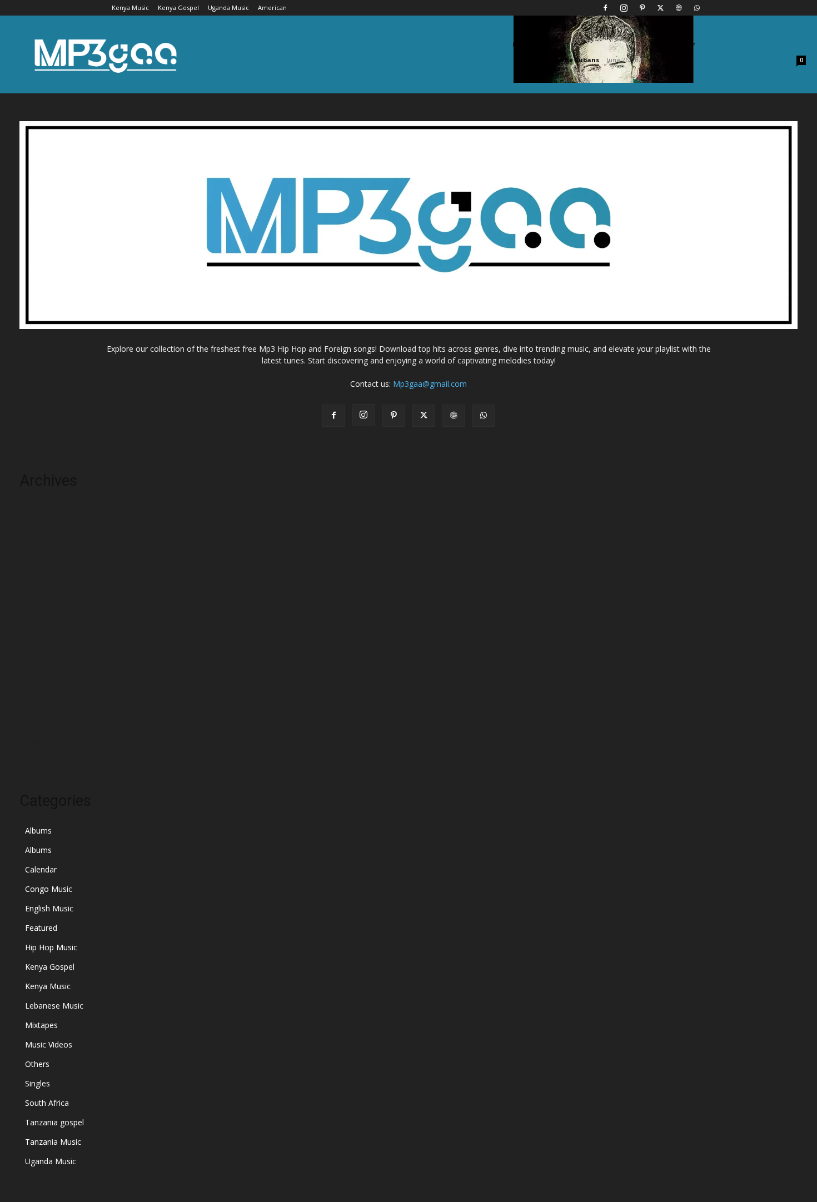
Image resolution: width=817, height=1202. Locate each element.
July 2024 (35, 577)
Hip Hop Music (51, 947)
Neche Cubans (575, 60)
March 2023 (40, 744)
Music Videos (48, 1044)
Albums (38, 830)
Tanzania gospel (54, 1122)
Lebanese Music (54, 1005)
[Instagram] (623, 8)
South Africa (47, 1103)
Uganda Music (228, 7)
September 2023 (49, 644)
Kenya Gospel (178, 7)
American (272, 7)
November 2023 (48, 610)
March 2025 (40, 527)
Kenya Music (130, 7)
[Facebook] (605, 8)
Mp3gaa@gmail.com (430, 383)
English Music (49, 908)
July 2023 (35, 677)
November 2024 (48, 560)
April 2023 (37, 727)
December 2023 (48, 593)
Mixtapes (41, 1025)
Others (37, 1064)
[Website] (678, 8)
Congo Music (48, 889)
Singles (37, 1083)
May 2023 (37, 710)
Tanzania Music (53, 1141)
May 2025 (37, 510)
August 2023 (41, 660)
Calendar (41, 869)
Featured (41, 927)
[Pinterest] (642, 8)
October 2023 (44, 627)
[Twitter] (660, 8)
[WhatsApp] (697, 8)
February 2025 (45, 543)
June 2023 (37, 694)
